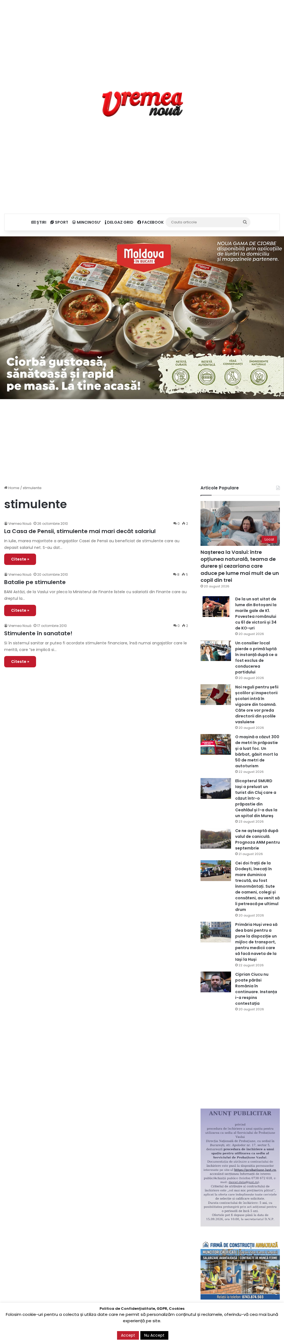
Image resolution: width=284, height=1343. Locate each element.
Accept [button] (128, 1335)
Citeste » (20, 559)
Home (13, 487)
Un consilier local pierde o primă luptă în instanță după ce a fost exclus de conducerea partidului (256, 657)
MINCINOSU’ (88, 222)
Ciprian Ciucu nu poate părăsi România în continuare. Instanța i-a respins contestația (256, 989)
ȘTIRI (41, 222)
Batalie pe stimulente (35, 582)
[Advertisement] (142, 39)
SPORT (61, 222)
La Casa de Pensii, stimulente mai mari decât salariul (80, 531)
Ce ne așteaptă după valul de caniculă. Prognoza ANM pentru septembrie (257, 839)
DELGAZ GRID (119, 222)
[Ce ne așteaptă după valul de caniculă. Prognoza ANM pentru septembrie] (216, 838)
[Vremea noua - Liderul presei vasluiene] (142, 104)
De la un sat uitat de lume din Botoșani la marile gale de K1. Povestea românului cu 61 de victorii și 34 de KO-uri (256, 613)
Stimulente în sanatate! (38, 633)
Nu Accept (154, 1335)
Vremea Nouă (19, 523)
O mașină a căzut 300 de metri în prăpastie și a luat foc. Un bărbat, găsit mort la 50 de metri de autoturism (257, 751)
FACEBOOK (152, 222)
